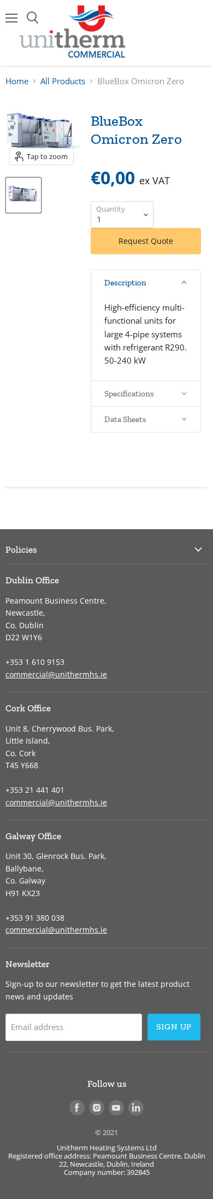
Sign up (174, 1026)
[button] (145, 282)
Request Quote (146, 241)
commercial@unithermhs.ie (56, 674)
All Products (62, 81)
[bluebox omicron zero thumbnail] (23, 195)
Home (16, 81)
